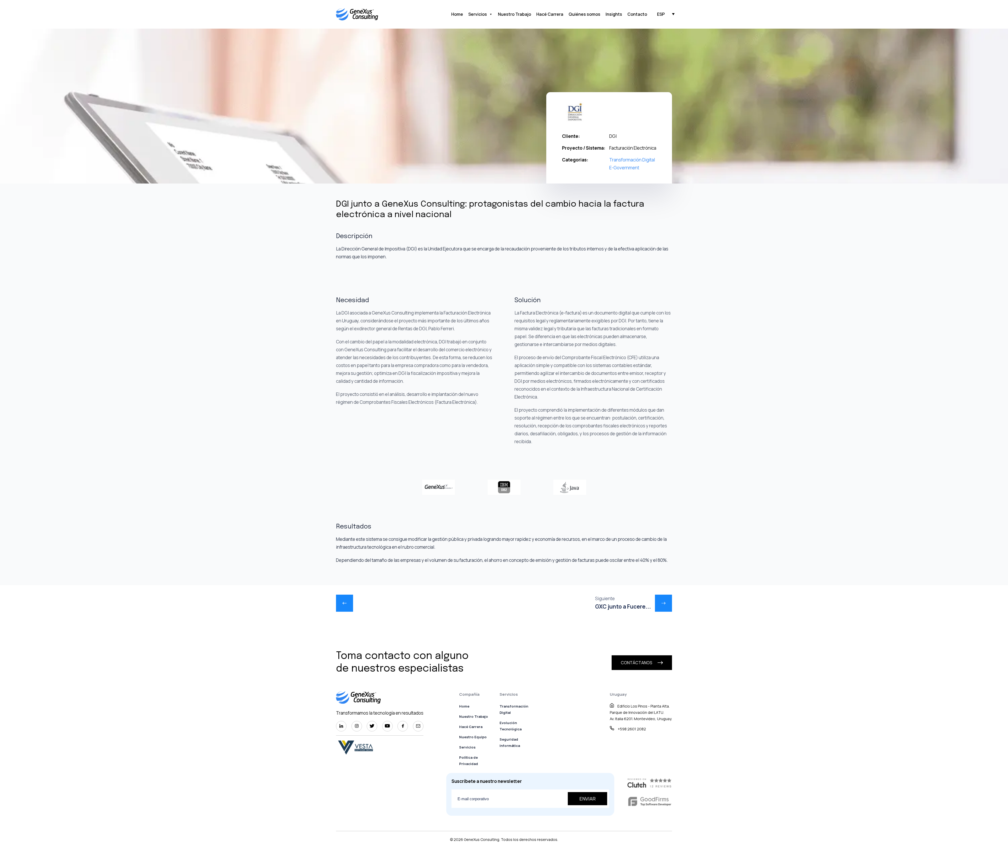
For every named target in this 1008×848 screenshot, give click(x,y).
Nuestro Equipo (473, 737)
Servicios (477, 14)
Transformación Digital (632, 160)
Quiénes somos (584, 14)
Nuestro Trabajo (514, 14)
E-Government (624, 168)
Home (457, 14)
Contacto (637, 14)
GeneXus (472, 839)
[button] (660, 14)
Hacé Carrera (549, 14)
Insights (614, 14)
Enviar (587, 798)
